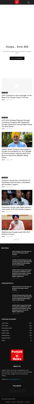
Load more (16, 239)
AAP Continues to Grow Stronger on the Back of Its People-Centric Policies (17, 96)
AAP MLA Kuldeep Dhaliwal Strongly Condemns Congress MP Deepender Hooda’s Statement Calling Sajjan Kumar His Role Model (17, 123)
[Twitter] (19, 390)
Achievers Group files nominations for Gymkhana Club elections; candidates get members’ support (16, 182)
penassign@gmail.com (14, 379)
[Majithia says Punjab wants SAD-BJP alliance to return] (17, 222)
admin (3, 99)
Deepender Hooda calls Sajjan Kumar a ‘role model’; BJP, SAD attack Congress (16, 208)
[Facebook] (11, 390)
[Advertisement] (17, 22)
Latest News (4, 92)
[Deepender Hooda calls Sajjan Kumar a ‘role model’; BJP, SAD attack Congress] (17, 197)
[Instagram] (15, 390)
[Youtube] (23, 390)
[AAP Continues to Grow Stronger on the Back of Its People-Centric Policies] (17, 85)
